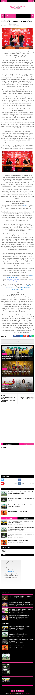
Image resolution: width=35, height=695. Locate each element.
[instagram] (33, 1)
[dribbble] (17, 691)
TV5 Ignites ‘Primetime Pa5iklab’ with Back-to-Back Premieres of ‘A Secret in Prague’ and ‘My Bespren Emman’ (21, 603)
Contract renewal (23, 24)
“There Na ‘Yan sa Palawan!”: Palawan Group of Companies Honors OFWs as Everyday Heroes (17, 372)
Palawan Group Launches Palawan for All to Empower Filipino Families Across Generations (17, 357)
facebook (31, 444)
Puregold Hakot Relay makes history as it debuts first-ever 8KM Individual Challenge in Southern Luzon (21, 492)
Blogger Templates (26, 693)
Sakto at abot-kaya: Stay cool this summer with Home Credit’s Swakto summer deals (17, 387)
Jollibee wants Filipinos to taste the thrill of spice (18, 511)
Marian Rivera (15, 25)
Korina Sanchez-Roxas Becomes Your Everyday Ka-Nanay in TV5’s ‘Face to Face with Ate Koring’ (21, 609)
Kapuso (5, 25)
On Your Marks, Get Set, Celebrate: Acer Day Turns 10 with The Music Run (21, 534)
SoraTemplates (13, 693)
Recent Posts (9, 518)
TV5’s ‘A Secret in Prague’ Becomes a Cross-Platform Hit (20, 596)
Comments (26, 518)
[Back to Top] (23, 691)
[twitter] (31, 1)
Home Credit (6, 384)
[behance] (21, 691)
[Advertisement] (17, 423)
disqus (26, 444)
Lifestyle (9, 25)
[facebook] (29, 1)
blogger (21, 444)
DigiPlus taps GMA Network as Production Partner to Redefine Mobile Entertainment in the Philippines (19, 616)
